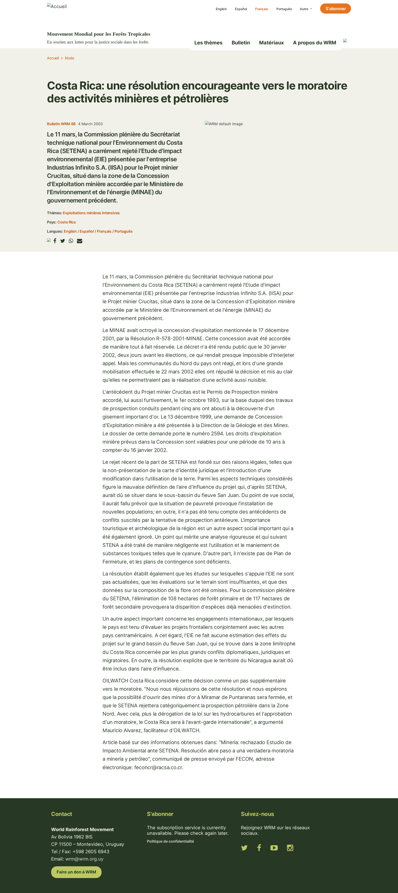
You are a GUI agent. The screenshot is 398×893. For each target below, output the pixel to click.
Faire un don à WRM (76, 872)
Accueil (53, 58)
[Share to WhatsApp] (71, 240)
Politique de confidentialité (170, 841)
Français (261, 9)
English (221, 9)
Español (241, 9)
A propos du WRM (314, 43)
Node (69, 58)
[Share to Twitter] (62, 240)
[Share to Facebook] (54, 240)
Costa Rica (66, 222)
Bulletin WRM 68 (61, 123)
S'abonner (336, 8)
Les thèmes (208, 43)
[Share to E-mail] (79, 240)
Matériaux (271, 43)
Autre (304, 9)
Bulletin (241, 43)
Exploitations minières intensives (91, 213)
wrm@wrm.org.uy (84, 859)
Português (284, 9)
